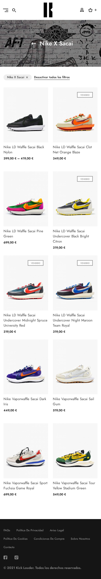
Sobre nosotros (80, 539)
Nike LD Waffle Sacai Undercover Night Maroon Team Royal (73, 320)
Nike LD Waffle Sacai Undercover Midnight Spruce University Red (25, 320)
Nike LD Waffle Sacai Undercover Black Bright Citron (71, 236)
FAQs (7, 530)
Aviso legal (57, 530)
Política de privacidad (29, 530)
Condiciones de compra (49, 539)
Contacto (9, 547)
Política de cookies (15, 539)
